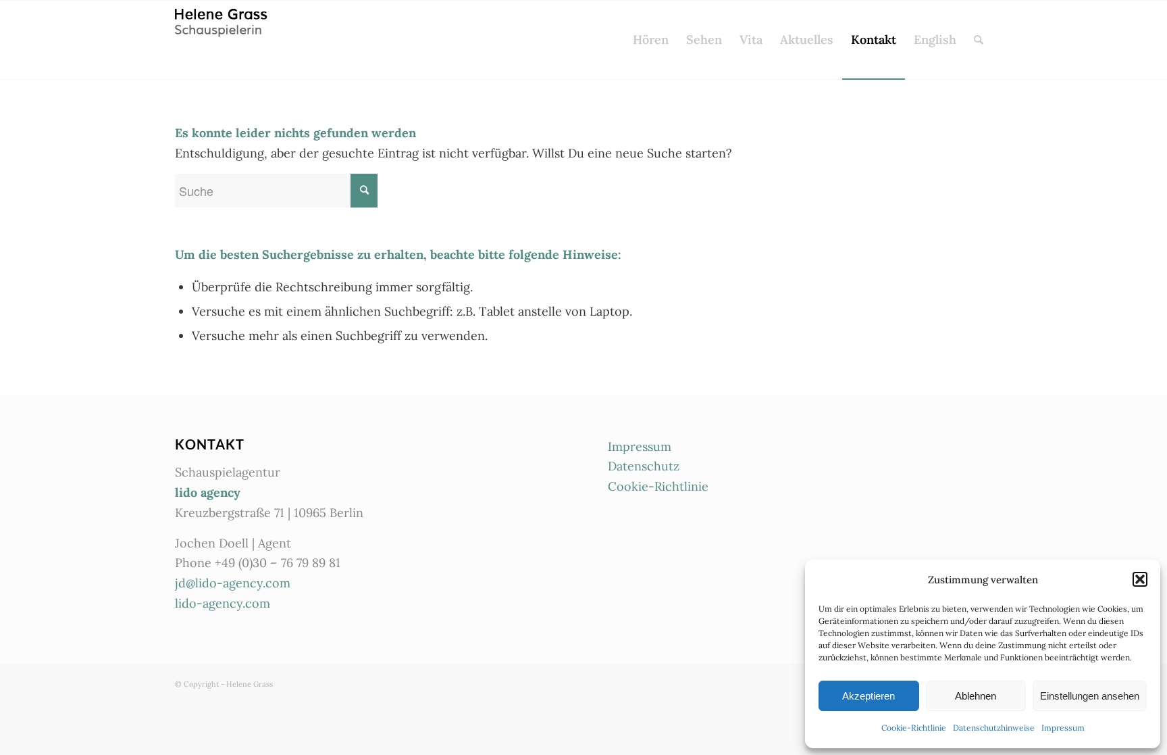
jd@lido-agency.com (232, 583)
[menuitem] (650, 40)
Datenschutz (643, 466)
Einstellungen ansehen (1089, 696)
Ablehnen (975, 696)
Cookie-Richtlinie (913, 728)
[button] (1140, 579)
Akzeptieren (868, 696)
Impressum (1063, 728)
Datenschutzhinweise (994, 728)
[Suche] (978, 40)
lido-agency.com (222, 603)
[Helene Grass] (224, 40)
